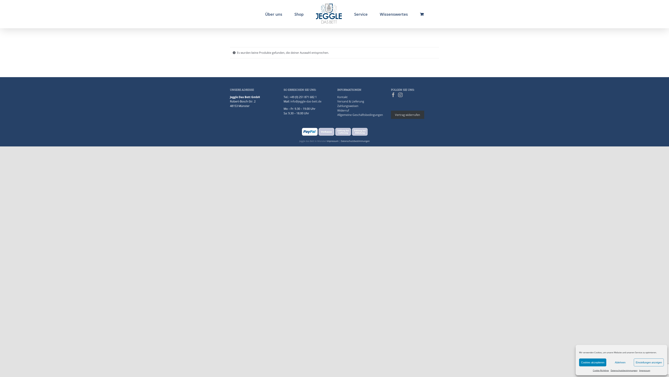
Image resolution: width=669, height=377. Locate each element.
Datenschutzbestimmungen (624, 370)
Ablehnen (620, 362)
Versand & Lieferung (350, 101)
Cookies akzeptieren (592, 362)
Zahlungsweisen (347, 106)
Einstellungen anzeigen (649, 362)
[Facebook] (393, 95)
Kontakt (342, 97)
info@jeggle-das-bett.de (305, 101)
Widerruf (343, 110)
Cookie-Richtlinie (601, 370)
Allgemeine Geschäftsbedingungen (360, 115)
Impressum (644, 370)
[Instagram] (400, 95)
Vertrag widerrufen (407, 115)
